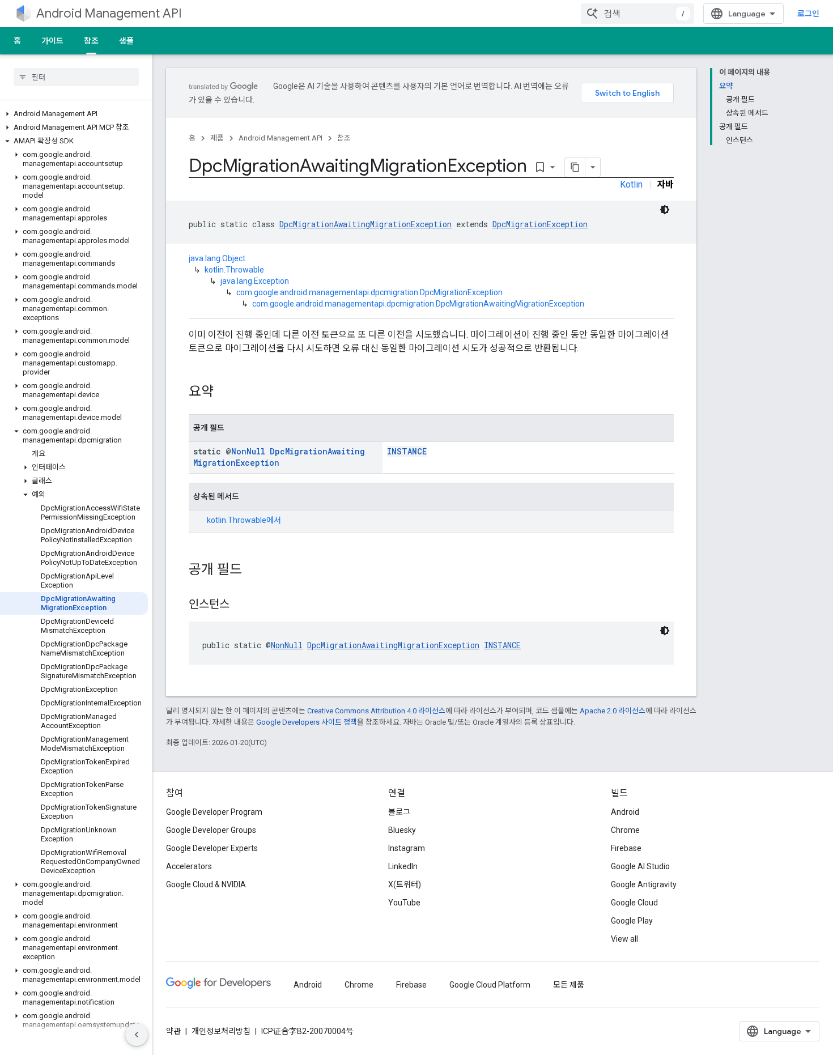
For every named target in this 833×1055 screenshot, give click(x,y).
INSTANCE (407, 451)
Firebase (626, 848)
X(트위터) (404, 884)
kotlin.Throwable (234, 269)
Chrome (625, 830)
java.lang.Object (217, 258)
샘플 (126, 41)
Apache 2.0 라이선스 (612, 711)
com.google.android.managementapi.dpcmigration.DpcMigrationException (369, 292)
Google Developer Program (214, 811)
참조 (91, 41)
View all (624, 938)
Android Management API (109, 13)
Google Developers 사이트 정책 (306, 722)
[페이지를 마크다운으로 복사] (575, 167)
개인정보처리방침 (221, 1031)
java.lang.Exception (254, 281)
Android (625, 811)
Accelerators (189, 866)
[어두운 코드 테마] (665, 210)
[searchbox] (76, 77)
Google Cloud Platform (489, 984)
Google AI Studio (640, 866)
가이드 (52, 41)
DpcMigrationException (540, 224)
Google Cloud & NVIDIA (206, 884)
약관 (173, 1031)
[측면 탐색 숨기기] (136, 1034)
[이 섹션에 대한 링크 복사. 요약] (225, 392)
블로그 (399, 811)
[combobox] (637, 13)
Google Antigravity (644, 884)
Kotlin (631, 184)
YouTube (404, 902)
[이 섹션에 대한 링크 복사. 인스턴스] (241, 605)
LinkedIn (403, 866)
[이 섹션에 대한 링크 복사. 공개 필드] (253, 570)
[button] (74, 114)
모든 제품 (568, 984)
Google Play (632, 920)
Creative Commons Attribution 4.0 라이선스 (376, 711)
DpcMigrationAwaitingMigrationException (365, 224)
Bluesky (402, 830)
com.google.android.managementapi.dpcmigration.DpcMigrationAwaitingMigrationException (418, 303)
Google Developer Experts (212, 848)
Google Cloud (634, 902)
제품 (217, 138)
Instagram (406, 848)
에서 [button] (244, 520)
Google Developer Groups (211, 830)
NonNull (248, 451)
